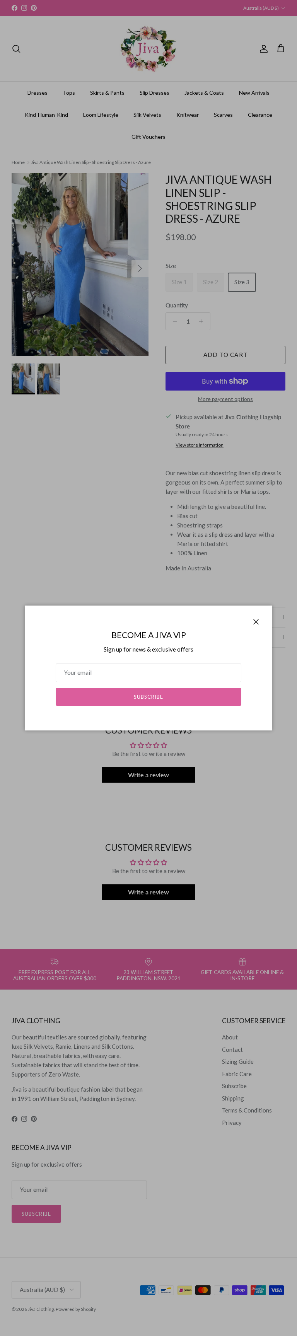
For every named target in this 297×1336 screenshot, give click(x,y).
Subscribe (148, 697)
